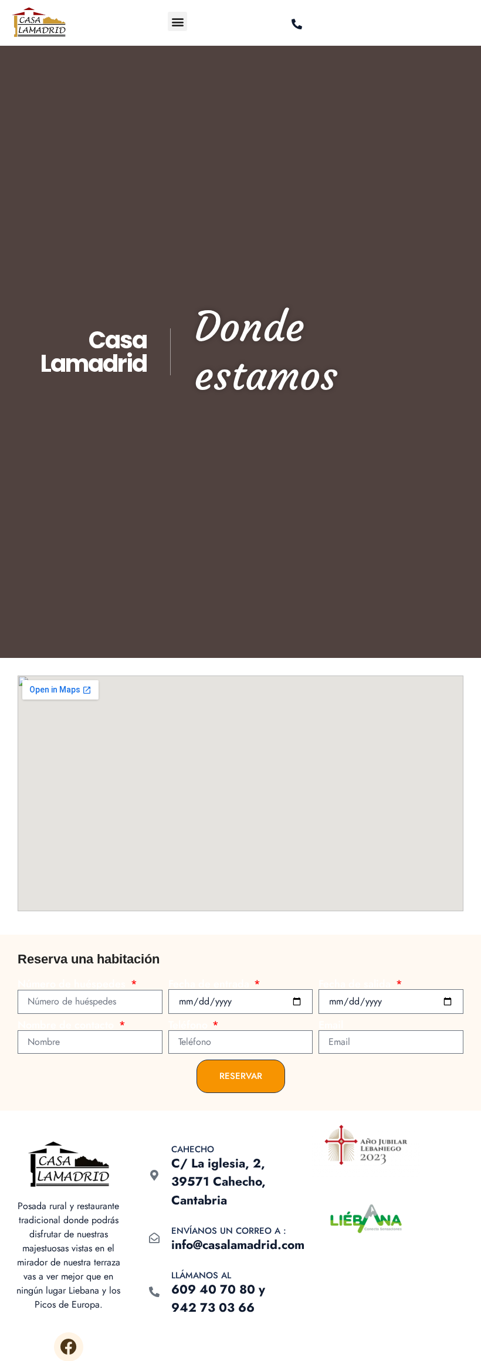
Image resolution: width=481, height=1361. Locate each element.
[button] (177, 21)
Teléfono (189, 1025)
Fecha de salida (356, 984)
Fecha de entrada (210, 984)
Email (331, 1025)
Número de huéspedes (73, 984)
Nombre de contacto (67, 1025)
